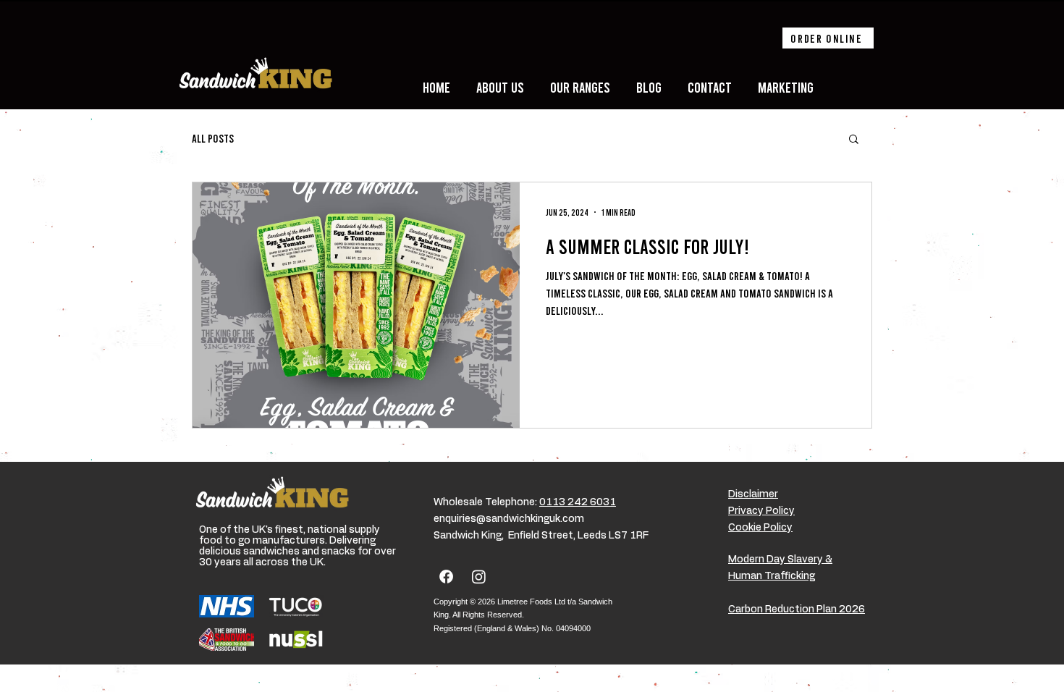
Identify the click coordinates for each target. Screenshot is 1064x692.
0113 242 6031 (577, 502)
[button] (854, 140)
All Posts (213, 138)
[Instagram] (479, 576)
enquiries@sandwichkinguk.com (509, 519)
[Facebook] (446, 576)
